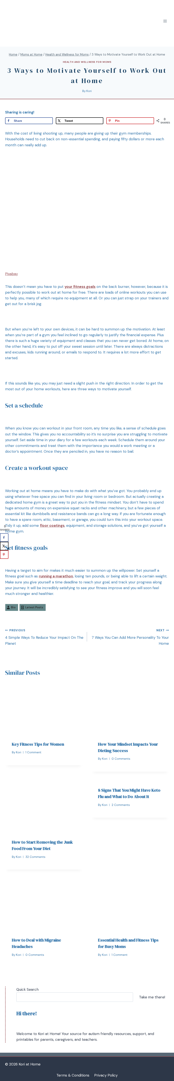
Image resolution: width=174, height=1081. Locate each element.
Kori (89, 91)
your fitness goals (80, 286)
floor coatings (52, 525)
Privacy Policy (106, 1075)
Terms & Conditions (72, 1075)
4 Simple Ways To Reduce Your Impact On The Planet (44, 637)
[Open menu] (165, 21)
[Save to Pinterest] (4, 554)
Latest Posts (34, 607)
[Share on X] (4, 546)
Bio (13, 607)
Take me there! (152, 997)
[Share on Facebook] (4, 537)
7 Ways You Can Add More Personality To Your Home (130, 637)
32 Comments (35, 857)
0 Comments (121, 759)
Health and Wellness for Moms (87, 62)
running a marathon (56, 576)
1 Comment (33, 752)
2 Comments (121, 805)
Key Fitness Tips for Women (38, 744)
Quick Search (27, 989)
